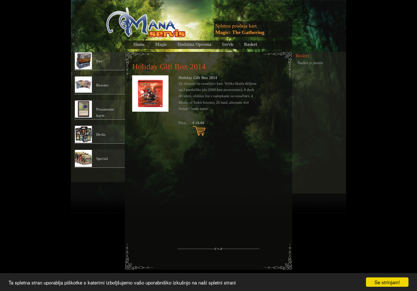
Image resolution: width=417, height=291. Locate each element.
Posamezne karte (105, 112)
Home (139, 44)
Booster (102, 85)
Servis (227, 44)
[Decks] (83, 134)
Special (102, 158)
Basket (250, 44)
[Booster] (83, 85)
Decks (101, 134)
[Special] (83, 158)
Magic (161, 44)
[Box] (83, 60)
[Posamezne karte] (83, 109)
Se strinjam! (387, 282)
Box (99, 61)
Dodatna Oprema (194, 44)
